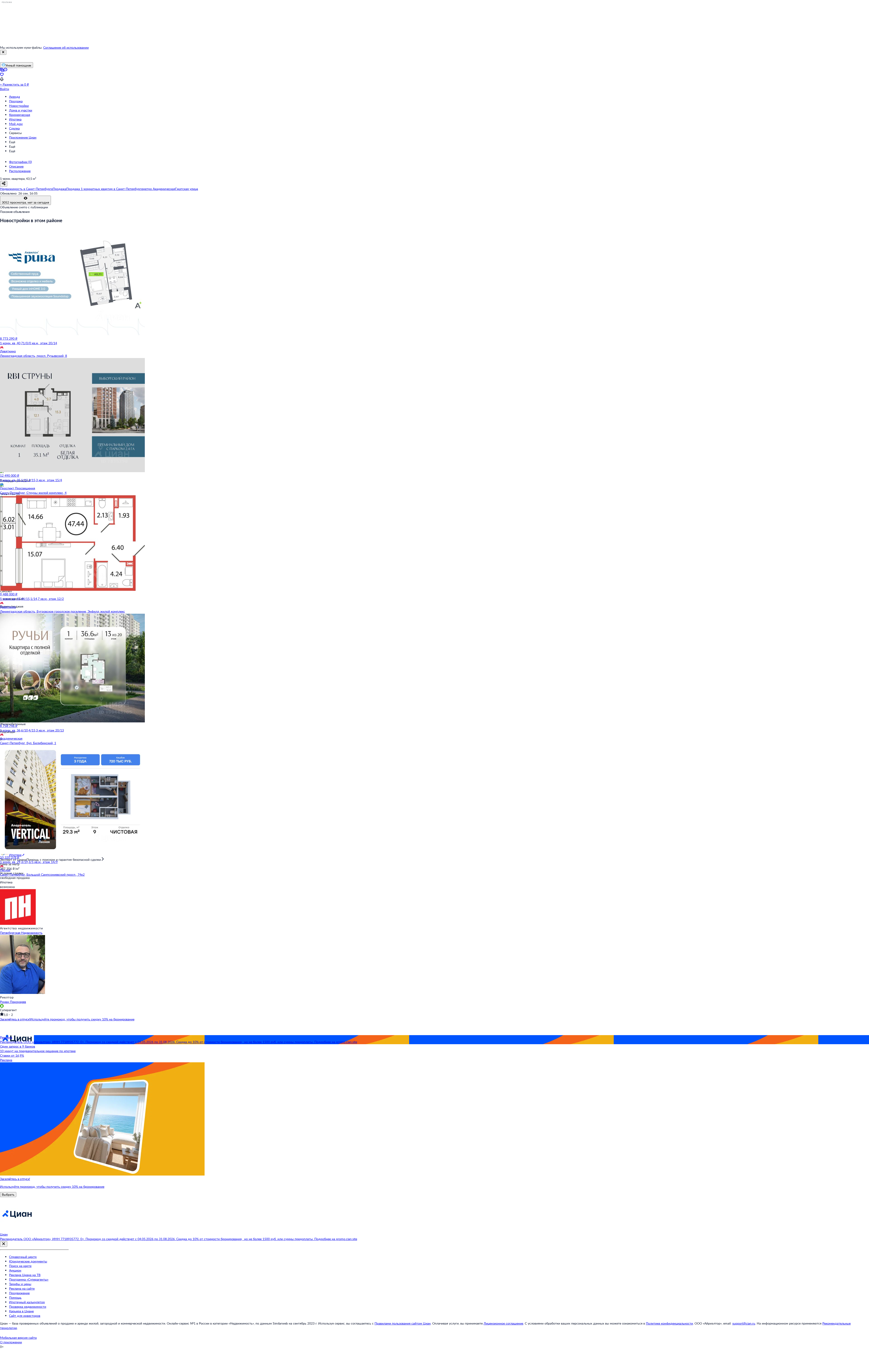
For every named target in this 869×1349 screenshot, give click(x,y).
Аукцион (15, 1270)
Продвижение (19, 1293)
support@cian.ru (743, 1323)
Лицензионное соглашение (503, 1323)
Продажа (16, 101)
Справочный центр (23, 1257)
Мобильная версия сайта (18, 1337)
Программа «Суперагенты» (28, 1279)
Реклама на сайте (22, 1288)
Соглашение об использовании (66, 47)
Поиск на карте (20, 1266)
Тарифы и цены (20, 1284)
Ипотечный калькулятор (27, 1302)
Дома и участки (20, 110)
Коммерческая (19, 115)
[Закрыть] (3, 52)
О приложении (11, 1342)
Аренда (14, 96)
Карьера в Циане (21, 1311)
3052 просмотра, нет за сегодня (25, 202)
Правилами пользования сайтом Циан (403, 1323)
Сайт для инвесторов (24, 1315)
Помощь (15, 1297)
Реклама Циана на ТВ (25, 1275)
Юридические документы (28, 1261)
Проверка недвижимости (27, 1306)
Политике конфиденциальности (669, 1323)
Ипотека (15, 119)
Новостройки (19, 105)
